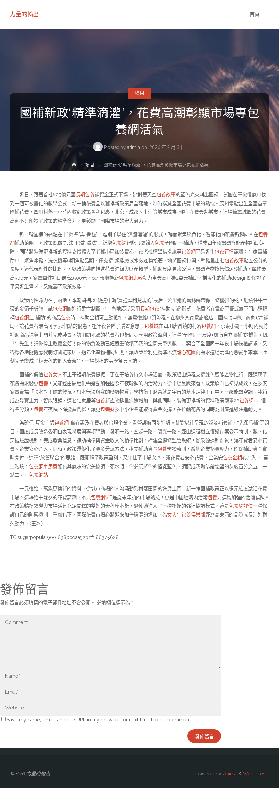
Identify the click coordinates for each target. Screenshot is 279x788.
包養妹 (151, 326)
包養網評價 (241, 506)
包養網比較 (131, 278)
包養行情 (224, 252)
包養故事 (166, 195)
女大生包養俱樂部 (186, 515)
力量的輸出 (24, 14)
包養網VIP (101, 497)
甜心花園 (186, 352)
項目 (139, 93)
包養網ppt (250, 401)
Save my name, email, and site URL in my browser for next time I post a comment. (99, 720)
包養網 (119, 243)
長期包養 (85, 195)
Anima (229, 773)
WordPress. (256, 773)
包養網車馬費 (43, 466)
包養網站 (38, 475)
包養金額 (232, 458)
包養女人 (52, 374)
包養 (159, 243)
